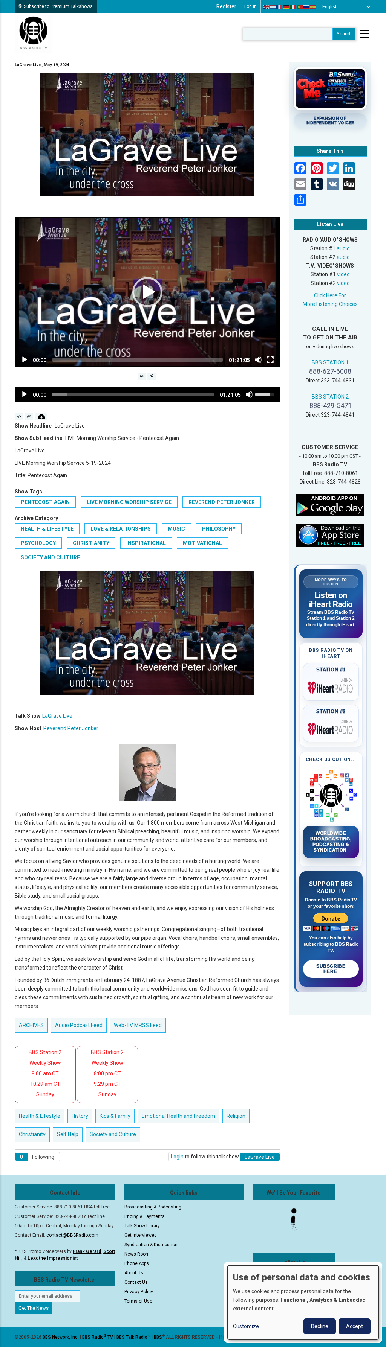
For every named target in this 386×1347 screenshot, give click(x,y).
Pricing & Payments (144, 1216)
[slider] (137, 360)
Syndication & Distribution (151, 1244)
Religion (236, 1116)
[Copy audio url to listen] (29, 416)
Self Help (67, 1134)
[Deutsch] (286, 6)
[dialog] (303, 1302)
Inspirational (146, 543)
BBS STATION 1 (330, 362)
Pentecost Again (45, 502)
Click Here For (330, 295)
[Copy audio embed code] (19, 416)
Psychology (38, 543)
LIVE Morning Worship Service (129, 502)
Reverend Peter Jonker (221, 502)
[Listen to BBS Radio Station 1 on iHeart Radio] (331, 686)
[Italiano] (293, 6)
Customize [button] (246, 1326)
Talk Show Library (142, 1225)
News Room (137, 1254)
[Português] (300, 6)
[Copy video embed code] (142, 376)
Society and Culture (50, 557)
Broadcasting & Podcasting (152, 1207)
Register (226, 6)
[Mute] (258, 360)
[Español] (313, 6)
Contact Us (136, 1282)
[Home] (33, 33)
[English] (266, 6)
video (343, 274)
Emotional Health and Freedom (178, 1116)
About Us (133, 1272)
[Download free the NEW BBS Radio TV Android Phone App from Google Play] (330, 505)
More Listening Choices (330, 304)
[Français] (279, 6)
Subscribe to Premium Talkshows (58, 6)
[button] (147, 292)
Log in (250, 6)
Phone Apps (136, 1263)
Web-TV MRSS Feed (138, 1025)
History (80, 1116)
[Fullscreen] (270, 360)
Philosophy (219, 529)
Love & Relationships (120, 529)
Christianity (91, 543)
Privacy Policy (138, 1291)
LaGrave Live (57, 716)
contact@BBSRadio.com (72, 1235)
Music (176, 529)
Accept (354, 1326)
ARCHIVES (31, 1025)
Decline (319, 1326)
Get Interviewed (140, 1235)
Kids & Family (115, 1116)
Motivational (202, 543)
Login (177, 1157)
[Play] (24, 360)
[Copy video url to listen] (151, 376)
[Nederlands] (273, 6)
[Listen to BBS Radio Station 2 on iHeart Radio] (331, 727)
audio (343, 248)
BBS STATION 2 (330, 397)
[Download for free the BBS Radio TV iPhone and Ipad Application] (330, 535)
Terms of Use (138, 1301)
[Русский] (306, 6)
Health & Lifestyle (47, 529)
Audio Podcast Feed (79, 1025)
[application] (147, 292)
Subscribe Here (330, 968)
